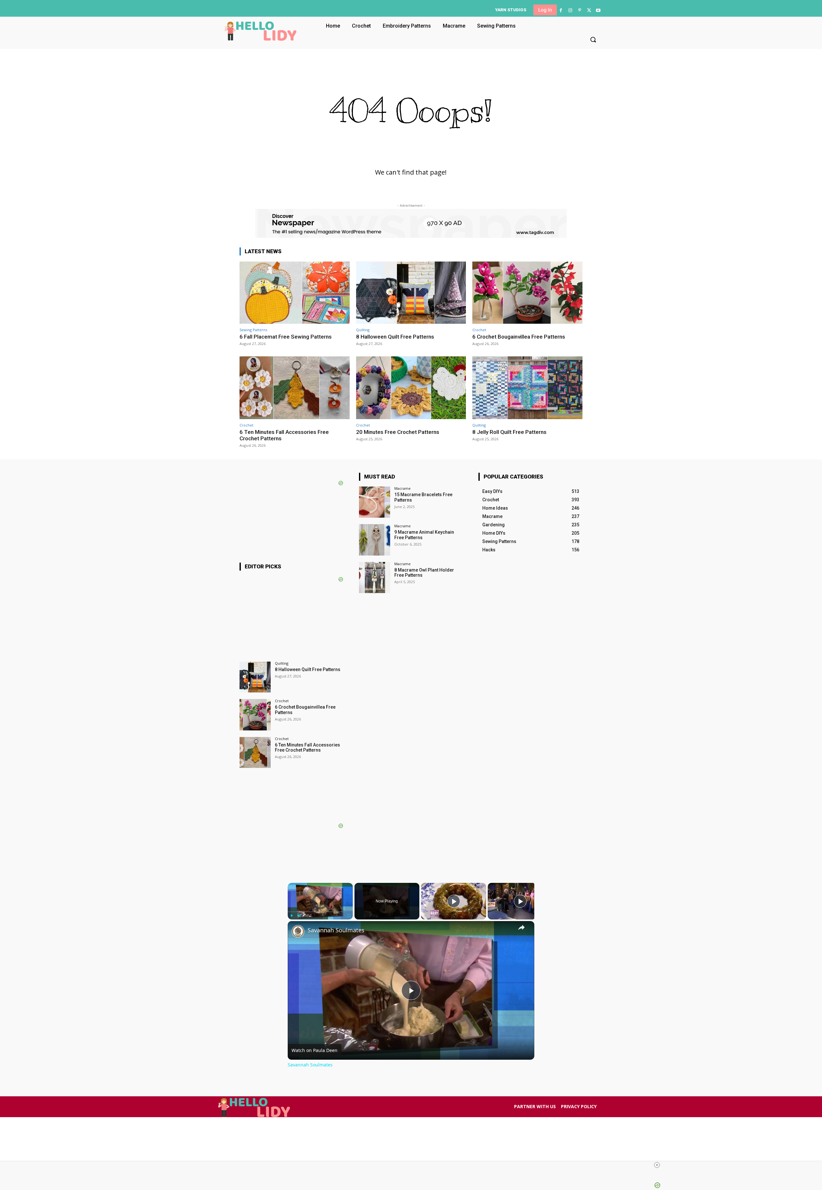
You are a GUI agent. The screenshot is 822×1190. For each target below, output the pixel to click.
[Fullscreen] (349, 915)
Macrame (402, 488)
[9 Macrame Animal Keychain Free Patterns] (374, 539)
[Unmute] (299, 915)
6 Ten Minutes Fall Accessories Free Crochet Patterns (284, 435)
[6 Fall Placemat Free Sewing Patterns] (295, 292)
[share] (521, 927)
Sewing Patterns (253, 330)
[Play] (291, 915)
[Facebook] (561, 10)
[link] (298, 931)
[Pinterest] (579, 10)
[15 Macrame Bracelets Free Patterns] (374, 502)
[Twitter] (589, 10)
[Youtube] (598, 10)
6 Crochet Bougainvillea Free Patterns (518, 336)
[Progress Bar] (320, 911)
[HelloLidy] (260, 31)
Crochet (479, 330)
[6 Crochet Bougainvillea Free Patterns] (527, 292)
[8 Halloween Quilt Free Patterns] (411, 292)
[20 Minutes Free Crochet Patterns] (411, 387)
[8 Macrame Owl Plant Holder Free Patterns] (374, 577)
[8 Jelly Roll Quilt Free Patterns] (527, 387)
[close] (657, 1165)
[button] (593, 39)
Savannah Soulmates (336, 930)
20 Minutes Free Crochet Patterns (397, 432)
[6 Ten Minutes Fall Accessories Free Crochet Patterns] (295, 387)
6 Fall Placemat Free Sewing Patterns (286, 336)
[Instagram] (570, 10)
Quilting (363, 330)
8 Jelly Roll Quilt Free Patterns (509, 432)
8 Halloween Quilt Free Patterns (395, 336)
